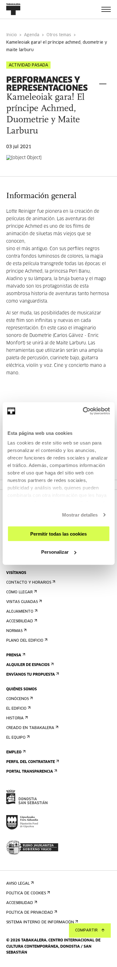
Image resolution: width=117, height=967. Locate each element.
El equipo (16, 738)
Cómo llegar (19, 592)
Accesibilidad (19, 621)
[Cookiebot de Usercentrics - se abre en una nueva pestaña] (83, 411)
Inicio (11, 35)
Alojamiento (19, 612)
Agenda (31, 35)
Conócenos (17, 699)
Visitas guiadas (22, 602)
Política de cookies (26, 893)
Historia (15, 718)
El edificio (16, 709)
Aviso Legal (18, 884)
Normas (14, 631)
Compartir (86, 930)
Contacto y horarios (28, 583)
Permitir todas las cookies (58, 533)
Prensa (13, 655)
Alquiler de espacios (28, 665)
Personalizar (55, 552)
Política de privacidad (29, 913)
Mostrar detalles (80, 515)
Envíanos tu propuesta (30, 675)
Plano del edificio (24, 641)
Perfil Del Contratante (30, 762)
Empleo (14, 752)
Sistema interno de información (40, 922)
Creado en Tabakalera (30, 728)
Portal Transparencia (29, 772)
